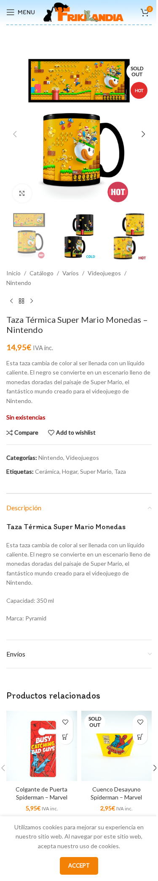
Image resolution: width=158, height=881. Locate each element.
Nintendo (18, 282)
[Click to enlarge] (22, 193)
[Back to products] (21, 301)
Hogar (70, 471)
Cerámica (47, 471)
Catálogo (41, 273)
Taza (120, 471)
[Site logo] (83, 11)
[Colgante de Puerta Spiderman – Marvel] (41, 746)
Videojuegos (104, 273)
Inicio (13, 273)
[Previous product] (11, 301)
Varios (70, 273)
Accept (79, 865)
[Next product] (32, 301)
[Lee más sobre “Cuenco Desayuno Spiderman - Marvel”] (140, 737)
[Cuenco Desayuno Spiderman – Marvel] (116, 746)
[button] (14, 134)
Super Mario (96, 471)
